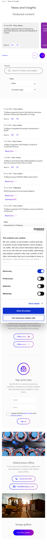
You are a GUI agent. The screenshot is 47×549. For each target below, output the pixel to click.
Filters (12, 79)
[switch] (40, 279)
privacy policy (16, 415)
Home (4, 1)
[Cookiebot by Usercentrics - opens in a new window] (33, 229)
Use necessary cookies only (23, 318)
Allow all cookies (23, 311)
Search (7, 66)
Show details (34, 304)
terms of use (28, 413)
